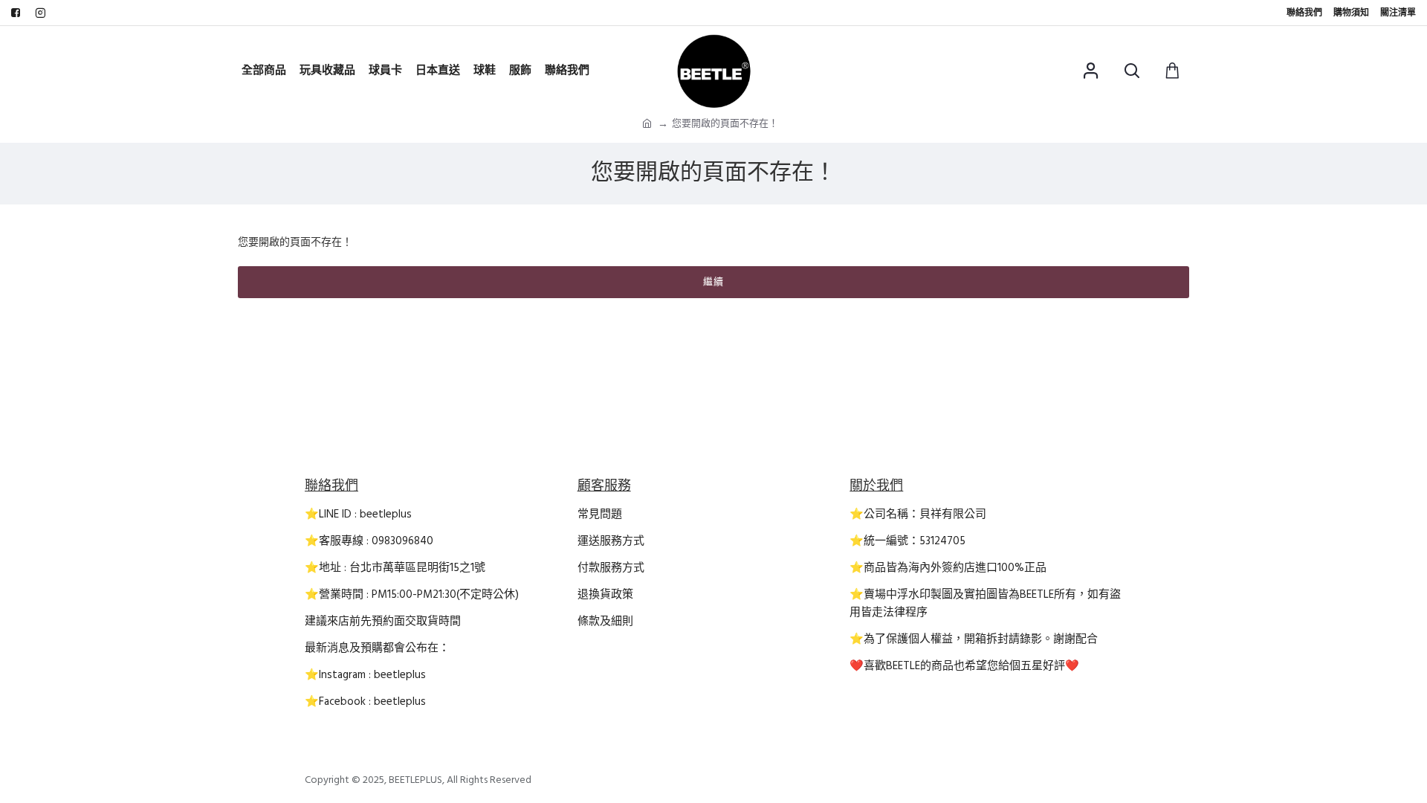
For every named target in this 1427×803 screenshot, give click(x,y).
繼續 (713, 281)
